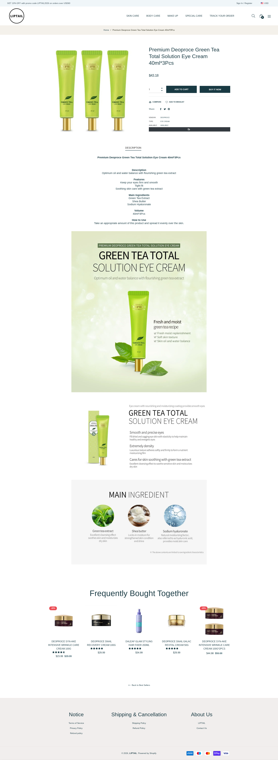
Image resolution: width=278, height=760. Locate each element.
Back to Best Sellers (140, 685)
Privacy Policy (76, 728)
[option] (64, 636)
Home (106, 30)
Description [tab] (133, 148)
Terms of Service (76, 723)
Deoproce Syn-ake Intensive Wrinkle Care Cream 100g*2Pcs (214, 645)
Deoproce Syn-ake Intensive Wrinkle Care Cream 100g (63, 645)
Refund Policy (139, 728)
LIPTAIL (201, 723)
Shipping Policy (139, 723)
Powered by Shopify (147, 753)
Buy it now (215, 89)
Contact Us (202, 728)
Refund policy (76, 733)
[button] (58, 652)
